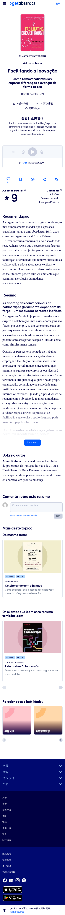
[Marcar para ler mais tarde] (20, 179)
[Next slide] (61, 687)
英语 (4, 797)
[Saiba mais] (24, 190)
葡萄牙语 (6, 828)
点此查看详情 (17, 911)
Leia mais (32, 442)
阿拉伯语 (6, 840)
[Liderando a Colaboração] (32, 637)
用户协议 (6, 866)
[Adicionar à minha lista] (32, 179)
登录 (24, 163)
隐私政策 (6, 853)
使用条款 (6, 859)
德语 (4, 803)
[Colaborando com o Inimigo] (32, 556)
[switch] (32, 151)
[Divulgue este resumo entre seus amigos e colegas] (44, 179)
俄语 (4, 816)
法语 (4, 834)
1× (13, 151)
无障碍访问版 (8, 872)
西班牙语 (6, 810)
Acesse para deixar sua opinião (23, 515)
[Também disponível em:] (57, 179)
